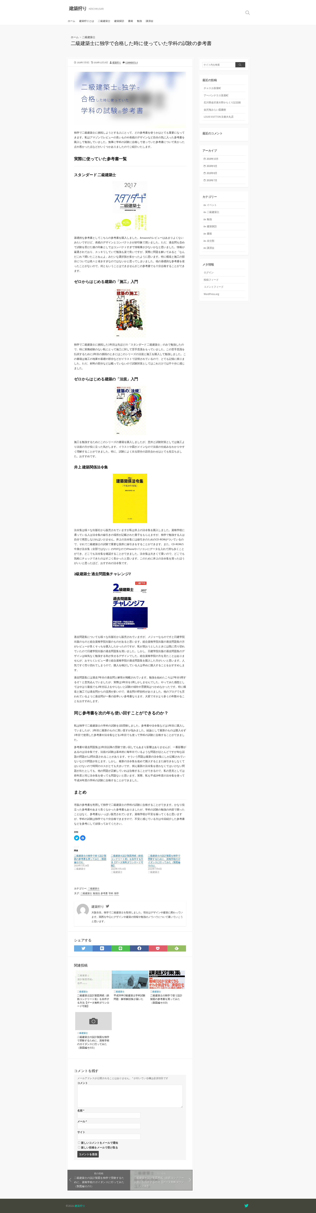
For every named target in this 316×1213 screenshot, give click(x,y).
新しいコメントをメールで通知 (99, 1142)
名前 (80, 1110)
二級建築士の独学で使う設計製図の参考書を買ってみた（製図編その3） (90, 859)
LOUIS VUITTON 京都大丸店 (219, 116)
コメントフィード (214, 286)
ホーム (71, 20)
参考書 (104, 893)
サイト (81, 1132)
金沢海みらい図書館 (215, 109)
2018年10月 (212, 158)
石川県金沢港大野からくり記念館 (222, 102)
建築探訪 (119, 20)
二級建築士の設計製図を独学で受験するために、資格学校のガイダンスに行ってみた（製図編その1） (164, 860)
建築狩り (116, 62)
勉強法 (96, 893)
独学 (116, 893)
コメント (82, 1083)
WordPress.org (211, 294)
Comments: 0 (131, 62)
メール (82, 1121)
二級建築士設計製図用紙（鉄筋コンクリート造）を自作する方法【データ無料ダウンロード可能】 (127, 860)
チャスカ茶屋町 (212, 88)
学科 (111, 893)
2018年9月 (212, 166)
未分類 (210, 240)
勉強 (139, 20)
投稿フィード (211, 279)
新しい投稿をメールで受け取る (99, 1147)
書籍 (130, 20)
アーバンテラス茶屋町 (216, 95)
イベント (212, 205)
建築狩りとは (86, 20)
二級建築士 (104, 20)
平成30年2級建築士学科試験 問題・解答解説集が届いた (129, 997)
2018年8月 (212, 173)
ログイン (209, 272)
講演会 (149, 20)
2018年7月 (212, 180)
